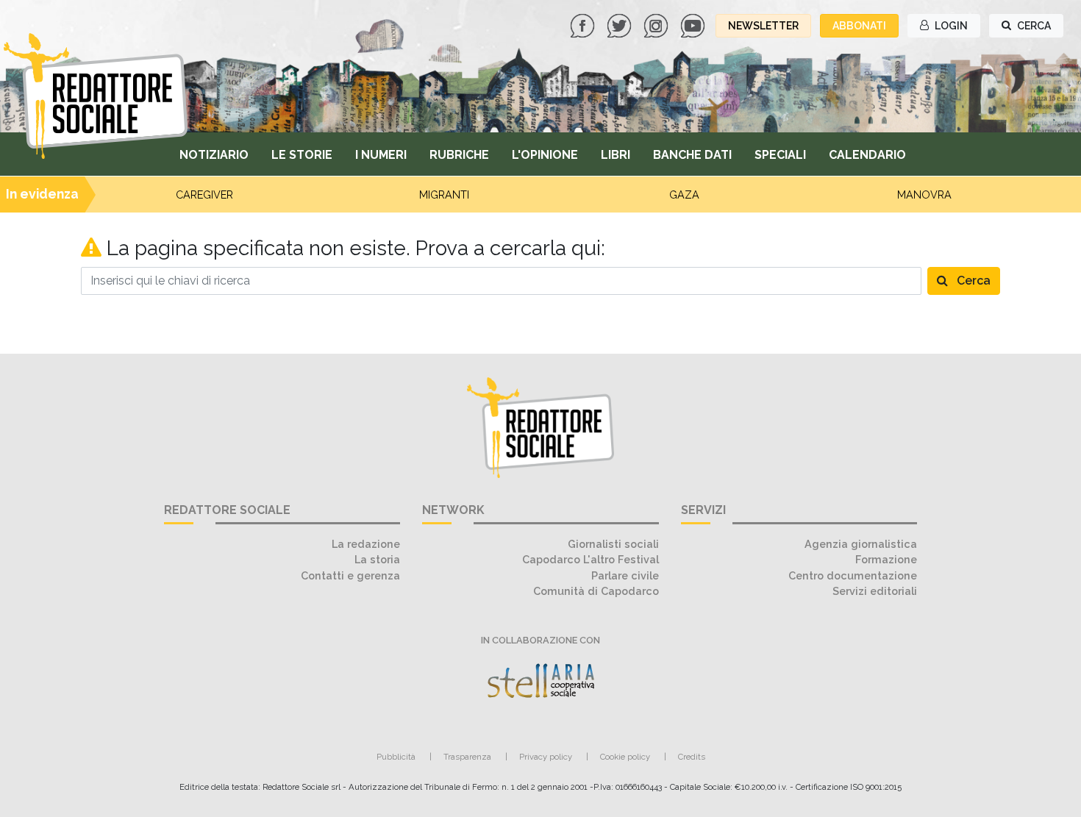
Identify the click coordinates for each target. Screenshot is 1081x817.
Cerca (972, 281)
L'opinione (545, 155)
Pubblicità (396, 757)
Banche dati (692, 155)
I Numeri (381, 155)
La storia (377, 559)
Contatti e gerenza (350, 575)
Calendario (867, 155)
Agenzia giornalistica (860, 544)
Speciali (780, 155)
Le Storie (301, 155)
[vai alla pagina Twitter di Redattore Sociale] (620, 25)
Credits (691, 757)
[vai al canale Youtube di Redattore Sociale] (694, 25)
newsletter (763, 26)
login (950, 26)
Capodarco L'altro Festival (590, 559)
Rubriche (459, 155)
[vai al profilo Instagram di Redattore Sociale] (657, 25)
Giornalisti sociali (613, 544)
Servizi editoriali (874, 591)
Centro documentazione (852, 575)
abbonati (859, 26)
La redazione (366, 544)
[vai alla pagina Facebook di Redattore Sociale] (583, 25)
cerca (1033, 26)
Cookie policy (625, 757)
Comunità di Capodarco (596, 591)
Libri (615, 155)
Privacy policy (545, 757)
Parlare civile (625, 575)
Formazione (886, 559)
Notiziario (214, 155)
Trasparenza (467, 757)
